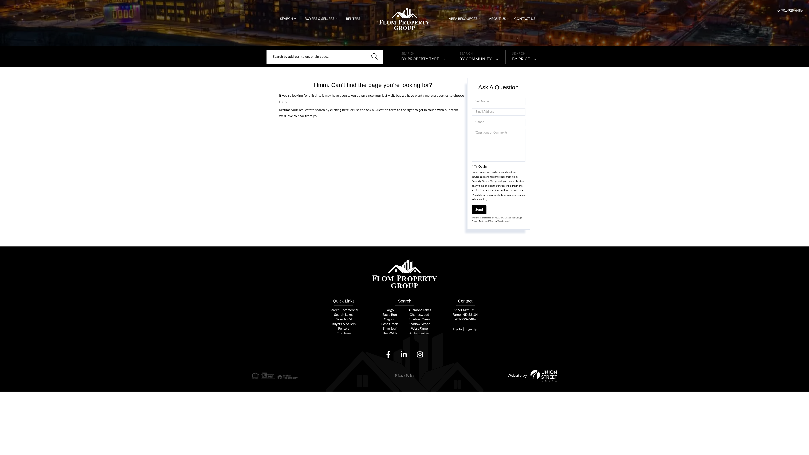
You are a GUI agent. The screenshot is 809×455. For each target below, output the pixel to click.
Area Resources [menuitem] (463, 18)
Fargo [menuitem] (390, 310)
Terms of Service (497, 221)
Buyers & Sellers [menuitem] (319, 18)
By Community (475, 59)
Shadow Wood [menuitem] (419, 324)
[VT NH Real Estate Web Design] (532, 375)
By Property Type (420, 59)
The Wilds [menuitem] (389, 333)
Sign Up (471, 329)
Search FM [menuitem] (344, 319)
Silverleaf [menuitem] (389, 328)
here (345, 110)
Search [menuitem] (286, 18)
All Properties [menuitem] (419, 333)
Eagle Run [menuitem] (389, 314)
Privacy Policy (479, 199)
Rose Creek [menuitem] (389, 324)
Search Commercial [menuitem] (343, 310)
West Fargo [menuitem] (419, 328)
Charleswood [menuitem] (419, 314)
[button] (374, 57)
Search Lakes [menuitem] (343, 314)
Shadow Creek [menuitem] (419, 319)
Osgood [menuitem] (389, 319)
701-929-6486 (792, 10)
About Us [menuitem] (497, 18)
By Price (521, 59)
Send (479, 209)
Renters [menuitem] (353, 18)
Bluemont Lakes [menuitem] (419, 310)
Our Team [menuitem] (344, 333)
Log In (457, 329)
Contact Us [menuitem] (524, 18)
